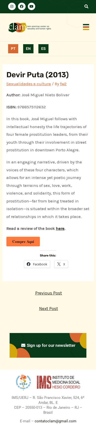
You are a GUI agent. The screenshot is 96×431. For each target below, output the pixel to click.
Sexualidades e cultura (28, 83)
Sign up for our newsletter (50, 345)
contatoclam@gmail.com (55, 421)
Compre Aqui (23, 241)
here (60, 228)
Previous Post (48, 293)
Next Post (48, 308)
